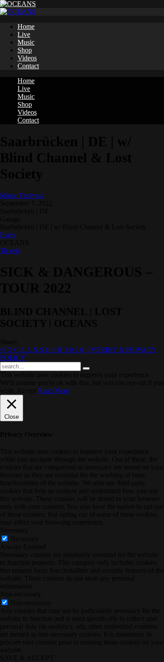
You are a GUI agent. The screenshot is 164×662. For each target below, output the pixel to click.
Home (26, 26)
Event (8, 234)
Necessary (24, 539)
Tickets (10, 250)
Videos (27, 58)
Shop (24, 50)
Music (26, 42)
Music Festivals (21, 195)
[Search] (86, 368)
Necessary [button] (14, 530)
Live (23, 34)
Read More (53, 390)
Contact (28, 66)
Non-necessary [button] (20, 594)
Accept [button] (26, 390)
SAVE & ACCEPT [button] (27, 658)
